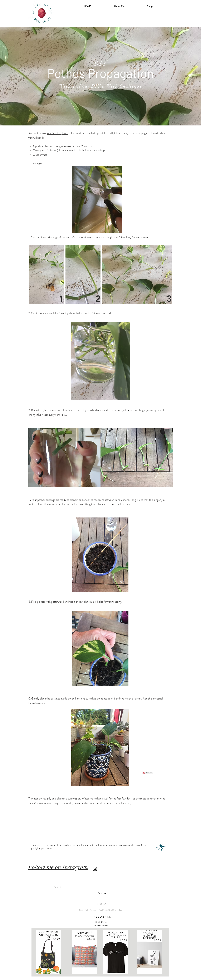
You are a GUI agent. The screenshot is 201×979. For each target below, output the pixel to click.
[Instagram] (95, 869)
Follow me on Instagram (58, 867)
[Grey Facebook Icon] (96, 904)
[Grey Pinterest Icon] (100, 904)
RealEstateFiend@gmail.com (111, 910)
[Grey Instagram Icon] (104, 904)
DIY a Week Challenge (116, 86)
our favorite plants (57, 133)
